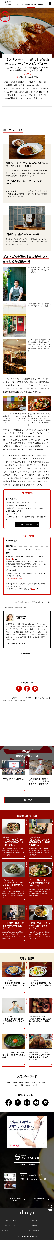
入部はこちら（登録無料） (27, 1164)
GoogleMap (10, 559)
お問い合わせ (35, 1230)
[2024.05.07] (13, 768)
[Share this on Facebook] (27, 689)
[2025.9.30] (13, 1005)
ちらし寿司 (42, 1082)
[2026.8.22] (13, 912)
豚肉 (21, 1082)
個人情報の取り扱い (10, 1225)
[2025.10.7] (40, 969)
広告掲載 (34, 1225)
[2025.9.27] (40, 1041)
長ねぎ (33, 1082)
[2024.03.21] (40, 768)
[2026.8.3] (13, 1041)
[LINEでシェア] (35, 689)
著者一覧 (34, 1220)
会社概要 (7, 1230)
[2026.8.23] (40, 869)
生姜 (17, 1085)
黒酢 (27, 1082)
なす (35, 1085)
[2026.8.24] (13, 826)
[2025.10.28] (13, 969)
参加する (15, 698)
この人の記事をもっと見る (15, 644)
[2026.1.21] (40, 1005)
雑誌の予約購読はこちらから (39, 1199)
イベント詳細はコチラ (14, 579)
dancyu (5, 698)
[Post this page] (19, 689)
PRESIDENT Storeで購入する (15, 1199)
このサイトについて (10, 1220)
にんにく (28, 1085)
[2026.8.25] (13, 869)
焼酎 (8, 1082)
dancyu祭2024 (31, 77)
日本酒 (14, 1082)
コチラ (33, 589)
